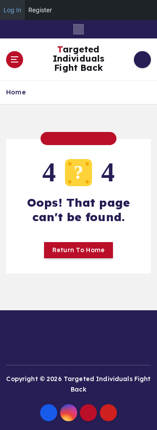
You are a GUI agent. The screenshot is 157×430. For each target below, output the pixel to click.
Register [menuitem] (40, 10)
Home (16, 92)
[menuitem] (145, 10)
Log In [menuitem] (12, 10)
